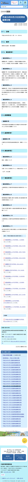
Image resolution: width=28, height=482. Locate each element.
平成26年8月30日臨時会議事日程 (12, 388)
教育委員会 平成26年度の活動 (11, 358)
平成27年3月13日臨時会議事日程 (12, 418)
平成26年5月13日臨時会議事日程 (12, 369)
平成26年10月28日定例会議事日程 (12, 400)
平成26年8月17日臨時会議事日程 (12, 381)
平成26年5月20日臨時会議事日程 (12, 372)
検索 (26, 6)
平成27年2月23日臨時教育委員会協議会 (13, 414)
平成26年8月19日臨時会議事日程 (12, 383)
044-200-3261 (7, 472)
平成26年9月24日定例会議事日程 (12, 390)
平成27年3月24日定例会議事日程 (12, 421)
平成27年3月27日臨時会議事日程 (12, 423)
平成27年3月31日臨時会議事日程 (12, 425)
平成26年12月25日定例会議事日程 (12, 404)
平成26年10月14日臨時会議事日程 (12, 395)
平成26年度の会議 (7, 355)
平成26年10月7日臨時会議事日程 (12, 393)
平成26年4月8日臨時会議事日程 (11, 362)
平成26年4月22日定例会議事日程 (12, 365)
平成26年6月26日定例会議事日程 (12, 376)
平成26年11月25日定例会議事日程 (12, 402)
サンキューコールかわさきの (20, 457)
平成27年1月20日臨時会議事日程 (12, 407)
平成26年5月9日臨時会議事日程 (11, 367)
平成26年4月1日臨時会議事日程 (11, 360)
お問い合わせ (20, 478)
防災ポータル (14, 3)
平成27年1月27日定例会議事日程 (12, 409)
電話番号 (8, 457)
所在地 (2, 474)
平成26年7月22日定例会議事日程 (12, 379)
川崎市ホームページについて (8, 478)
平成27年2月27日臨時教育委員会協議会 (13, 416)
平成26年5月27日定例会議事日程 (12, 374)
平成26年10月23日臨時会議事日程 (12, 397)
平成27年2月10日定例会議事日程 (12, 411)
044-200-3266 (9, 336)
